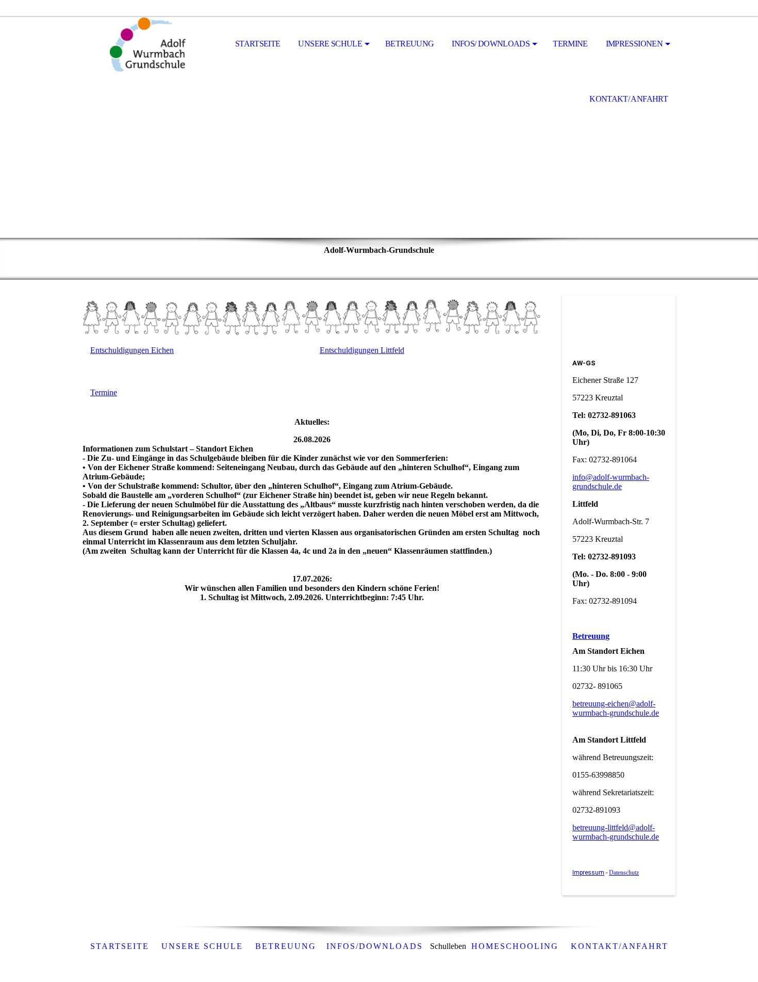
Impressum (588, 872)
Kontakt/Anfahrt (619, 946)
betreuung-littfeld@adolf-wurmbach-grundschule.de (615, 832)
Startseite (258, 43)
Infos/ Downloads (491, 43)
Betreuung (409, 43)
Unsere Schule (330, 43)
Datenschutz (624, 872)
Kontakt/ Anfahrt (628, 98)
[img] (134, 44)
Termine (570, 43)
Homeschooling (514, 946)
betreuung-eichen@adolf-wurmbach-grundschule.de (615, 708)
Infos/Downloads (374, 946)
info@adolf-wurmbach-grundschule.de (610, 482)
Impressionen (634, 43)
